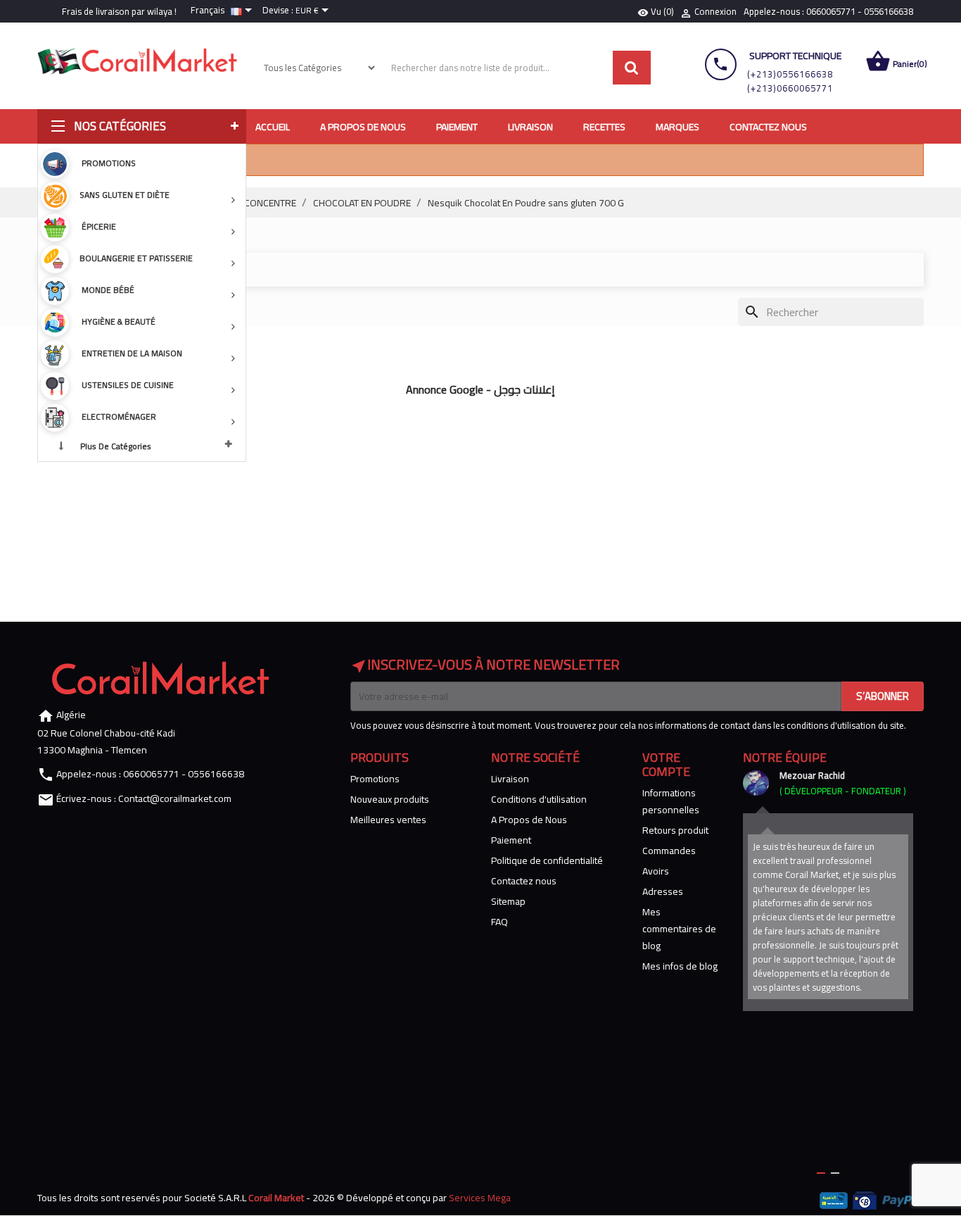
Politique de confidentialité (547, 860)
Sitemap (508, 901)
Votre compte (666, 764)
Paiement (511, 840)
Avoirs (655, 871)
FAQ (499, 922)
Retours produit (675, 830)
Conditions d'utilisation (539, 799)
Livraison (510, 779)
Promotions (375, 779)
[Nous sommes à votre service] (755, 783)
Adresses (662, 891)
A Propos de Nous (529, 819)
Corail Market (276, 1198)
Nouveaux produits (389, 799)
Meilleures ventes (388, 819)
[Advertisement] (480, 502)
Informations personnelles (670, 801)
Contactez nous (523, 881)
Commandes (669, 850)
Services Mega (480, 1198)
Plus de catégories (115, 446)
